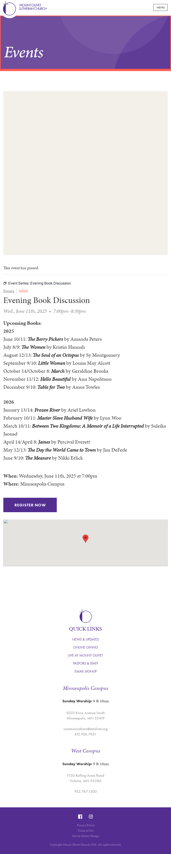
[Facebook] (80, 816)
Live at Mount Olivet (85, 655)
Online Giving (85, 647)
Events (8, 291)
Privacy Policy (85, 825)
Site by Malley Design (85, 836)
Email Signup (86, 671)
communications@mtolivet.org (85, 728)
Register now (30, 505)
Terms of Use (85, 830)
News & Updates (85, 639)
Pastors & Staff (85, 663)
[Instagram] (91, 816)
